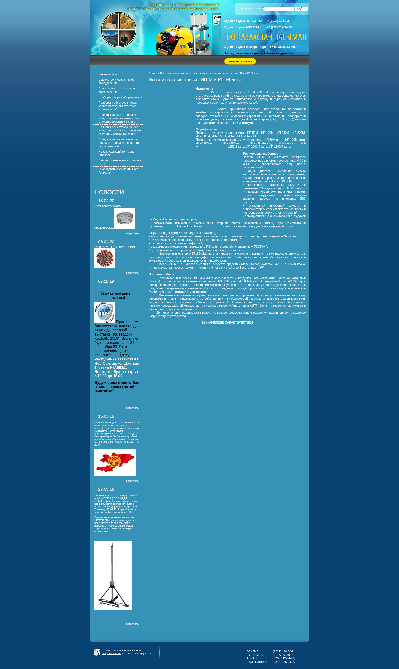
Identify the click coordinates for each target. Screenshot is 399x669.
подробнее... (133, 233)
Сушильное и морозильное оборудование (116, 81)
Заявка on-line (108, 74)
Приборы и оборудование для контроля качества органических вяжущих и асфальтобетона (120, 130)
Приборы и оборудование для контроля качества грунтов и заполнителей (118, 106)
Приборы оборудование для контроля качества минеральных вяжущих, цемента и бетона (120, 118)
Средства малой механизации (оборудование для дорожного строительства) (119, 143)
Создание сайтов (111, 653)
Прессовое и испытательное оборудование (184, 73)
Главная (153, 73)
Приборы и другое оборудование (120, 97)
